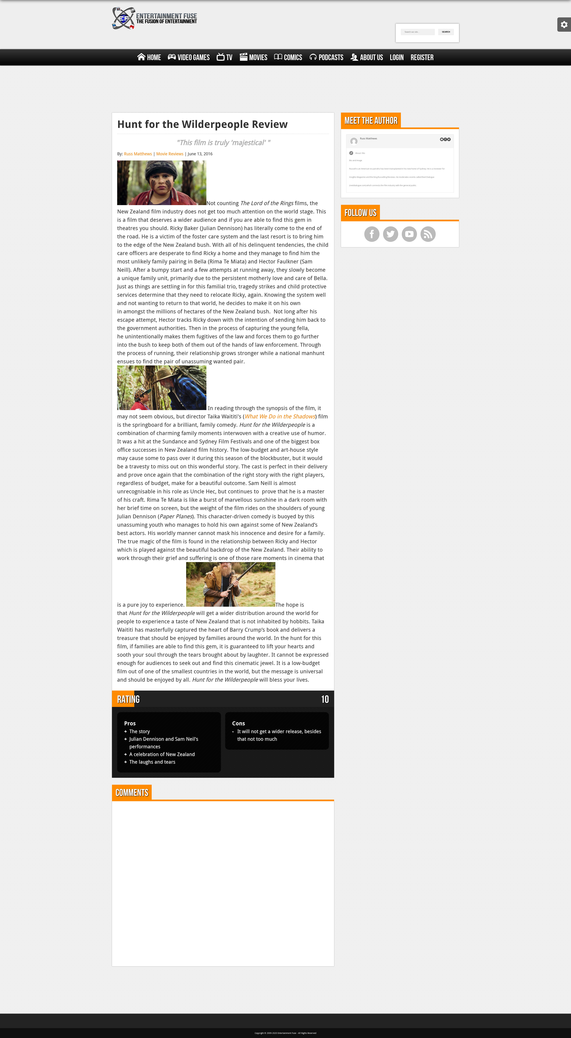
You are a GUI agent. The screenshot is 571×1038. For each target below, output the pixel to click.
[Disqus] (223, 843)
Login (397, 58)
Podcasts (331, 58)
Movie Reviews (169, 153)
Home (154, 58)
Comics (293, 58)
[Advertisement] (285, 88)
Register (422, 58)
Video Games (194, 58)
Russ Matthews (138, 153)
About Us (371, 58)
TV (229, 58)
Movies (258, 58)
